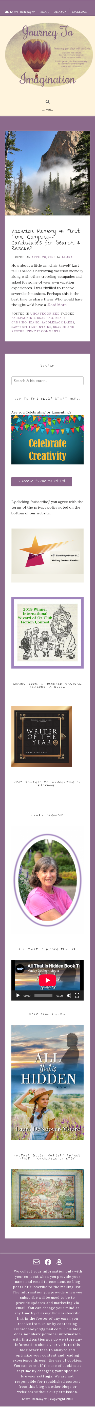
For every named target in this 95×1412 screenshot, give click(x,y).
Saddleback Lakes (58, 322)
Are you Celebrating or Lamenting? (41, 412)
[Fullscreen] (77, 995)
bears (60, 318)
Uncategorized (45, 313)
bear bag (45, 318)
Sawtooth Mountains (31, 327)
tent (31, 331)
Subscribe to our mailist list (41, 481)
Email (45, 11)
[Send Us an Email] (36, 1262)
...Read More (56, 304)
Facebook (79, 11)
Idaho (34, 322)
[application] (47, 980)
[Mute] (68, 995)
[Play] (18, 995)
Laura (67, 257)
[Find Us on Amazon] (59, 1262)
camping (19, 322)
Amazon (60, 11)
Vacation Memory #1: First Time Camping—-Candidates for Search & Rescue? (45, 240)
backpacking (23, 318)
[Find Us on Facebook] (48, 1262)
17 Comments (48, 331)
